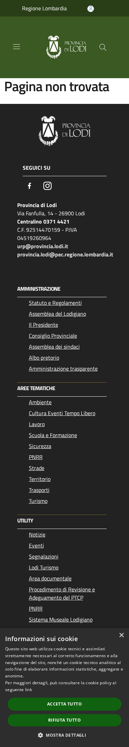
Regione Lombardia (44, 8)
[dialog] (64, 687)
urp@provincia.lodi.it (42, 246)
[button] (64, 735)
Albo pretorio (44, 357)
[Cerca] (103, 47)
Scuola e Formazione (53, 435)
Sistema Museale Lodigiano (61, 619)
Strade (36, 468)
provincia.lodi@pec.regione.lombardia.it (65, 254)
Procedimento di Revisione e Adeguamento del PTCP (62, 593)
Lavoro (37, 424)
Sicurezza (40, 446)
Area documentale (50, 578)
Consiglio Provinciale (53, 336)
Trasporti (39, 490)
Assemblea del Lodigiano (57, 314)
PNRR (36, 457)
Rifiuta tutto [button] (64, 720)
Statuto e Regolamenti (55, 303)
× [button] (121, 635)
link (28, 689)
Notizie (37, 534)
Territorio (40, 479)
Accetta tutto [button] (64, 704)
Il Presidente (43, 325)
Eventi (36, 545)
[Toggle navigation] (16, 47)
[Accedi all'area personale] (90, 9)
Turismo (38, 501)
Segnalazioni (43, 556)
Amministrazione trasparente (63, 368)
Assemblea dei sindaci (54, 346)
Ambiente (40, 402)
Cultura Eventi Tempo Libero (62, 413)
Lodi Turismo (43, 567)
